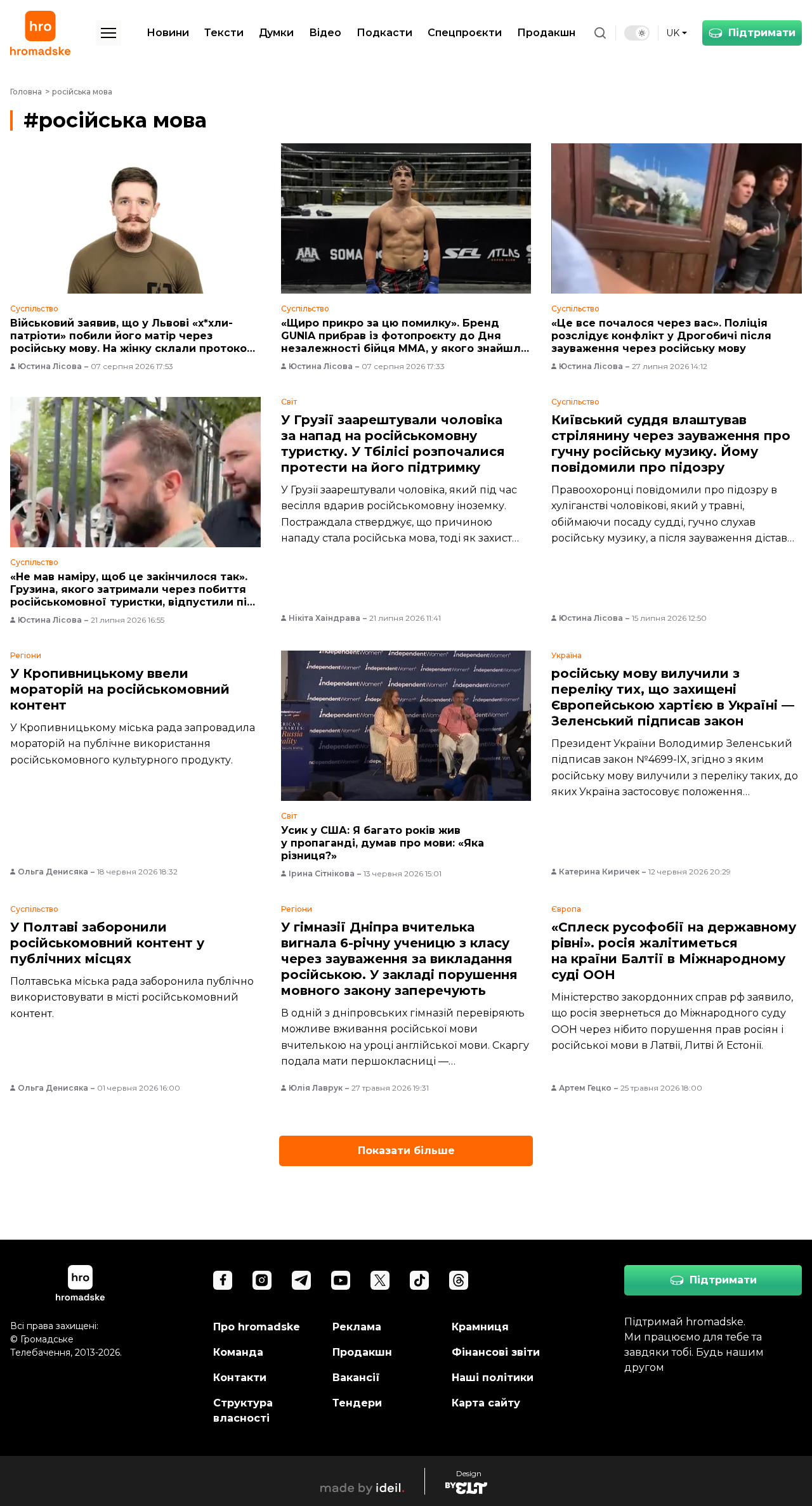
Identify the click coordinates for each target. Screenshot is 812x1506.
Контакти (239, 1378)
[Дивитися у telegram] (301, 1280)
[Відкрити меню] (108, 33)
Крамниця (480, 1327)
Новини (168, 33)
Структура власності (243, 1410)
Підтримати (762, 33)
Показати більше (406, 1151)
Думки (276, 33)
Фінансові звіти (496, 1352)
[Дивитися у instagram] (262, 1280)
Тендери (357, 1403)
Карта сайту (486, 1403)
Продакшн (546, 33)
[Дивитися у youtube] (340, 1280)
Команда (238, 1352)
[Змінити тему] (637, 33)
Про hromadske (256, 1327)
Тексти (224, 33)
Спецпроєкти (465, 33)
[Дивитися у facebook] (222, 1280)
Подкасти (384, 33)
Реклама (356, 1327)
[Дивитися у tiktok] (419, 1280)
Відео (325, 33)
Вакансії (356, 1378)
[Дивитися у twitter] (380, 1280)
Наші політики (493, 1378)
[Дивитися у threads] (458, 1280)
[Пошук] (600, 33)
